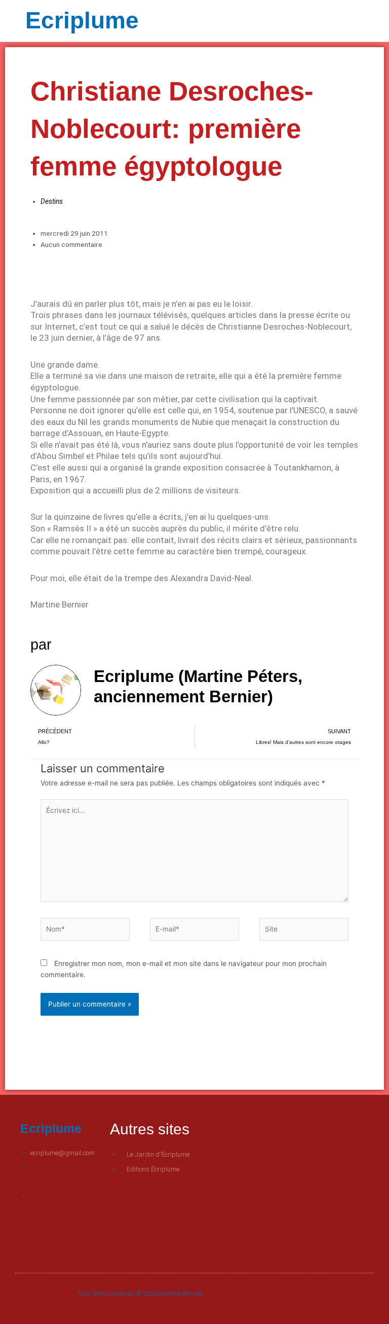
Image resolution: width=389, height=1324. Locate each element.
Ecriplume (82, 20)
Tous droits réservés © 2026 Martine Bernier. (140, 1293)
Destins (52, 201)
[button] (279, 21)
